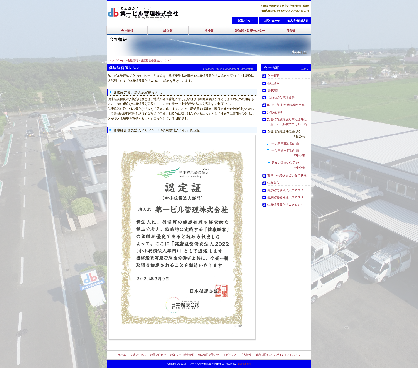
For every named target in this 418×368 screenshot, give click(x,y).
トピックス (229, 354)
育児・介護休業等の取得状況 (287, 175)
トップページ (117, 60)
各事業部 (273, 90)
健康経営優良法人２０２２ (156, 60)
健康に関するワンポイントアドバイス (278, 354)
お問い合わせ (272, 20)
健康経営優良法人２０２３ (285, 190)
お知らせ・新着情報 (182, 354)
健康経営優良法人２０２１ (285, 204)
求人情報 (246, 354)
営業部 (290, 30)
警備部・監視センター (250, 30)
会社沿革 (273, 83)
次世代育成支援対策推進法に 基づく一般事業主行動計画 (287, 122)
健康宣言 (273, 183)
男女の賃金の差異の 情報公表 (288, 165)
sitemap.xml (244, 363)
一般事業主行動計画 (285, 143)
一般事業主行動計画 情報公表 (288, 153)
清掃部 (209, 30)
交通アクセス (245, 20)
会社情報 (127, 30)
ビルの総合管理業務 (281, 97)
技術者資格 (274, 112)
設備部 (168, 30)
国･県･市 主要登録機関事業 (286, 105)
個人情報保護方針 (298, 20)
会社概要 (273, 76)
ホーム (122, 354)
